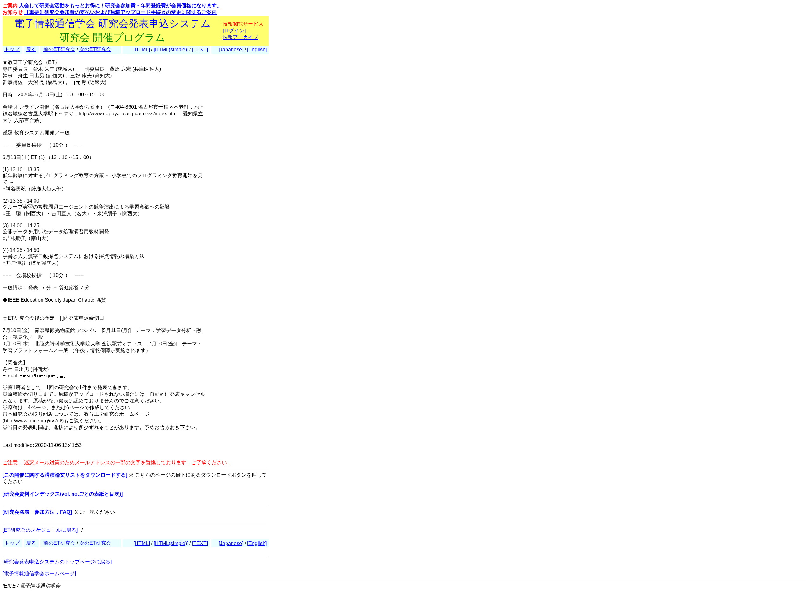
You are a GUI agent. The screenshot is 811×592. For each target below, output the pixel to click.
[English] (257, 49)
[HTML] (141, 49)
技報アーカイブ (240, 37)
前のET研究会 (59, 49)
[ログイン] (234, 30)
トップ (12, 49)
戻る (31, 49)
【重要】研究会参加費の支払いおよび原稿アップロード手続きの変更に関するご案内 (120, 12)
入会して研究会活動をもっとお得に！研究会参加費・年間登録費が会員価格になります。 (120, 5)
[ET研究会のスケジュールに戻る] (40, 530)
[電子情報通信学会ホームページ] (39, 573)
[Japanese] (231, 49)
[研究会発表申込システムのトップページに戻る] (57, 561)
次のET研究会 (95, 49)
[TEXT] (200, 49)
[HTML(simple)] (171, 49)
